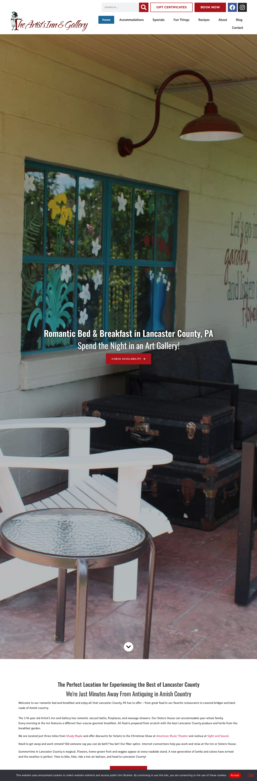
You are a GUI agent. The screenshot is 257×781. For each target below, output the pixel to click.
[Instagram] (242, 7)
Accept (235, 775)
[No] (251, 775)
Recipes (204, 20)
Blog (239, 20)
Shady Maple (74, 736)
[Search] (143, 7)
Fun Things (181, 20)
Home (106, 20)
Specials (159, 20)
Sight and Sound (217, 736)
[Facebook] (232, 7)
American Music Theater (172, 736)
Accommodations (131, 20)
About (222, 20)
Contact (237, 28)
